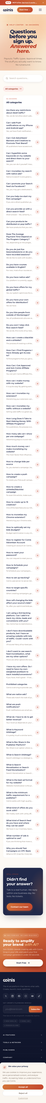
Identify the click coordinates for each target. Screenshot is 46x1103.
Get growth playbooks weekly (17, 1003)
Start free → (24, 10)
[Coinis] (8, 9)
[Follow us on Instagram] (25, 996)
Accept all (23, 1087)
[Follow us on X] (5, 996)
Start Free (21, 963)
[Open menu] (40, 10)
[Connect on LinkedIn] (12, 996)
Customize (23, 1098)
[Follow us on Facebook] (19, 996)
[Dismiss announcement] (43, 2)
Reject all (23, 1093)
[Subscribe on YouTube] (32, 996)
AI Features (9, 1035)
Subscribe (35, 1009)
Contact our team (19, 907)
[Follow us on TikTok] (39, 996)
